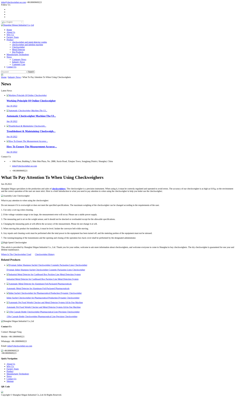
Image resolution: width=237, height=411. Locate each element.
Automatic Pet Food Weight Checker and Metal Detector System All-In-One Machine (44, 307)
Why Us (10, 35)
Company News (19, 59)
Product (10, 39)
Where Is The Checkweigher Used (16, 254)
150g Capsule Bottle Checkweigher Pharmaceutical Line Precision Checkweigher (42, 316)
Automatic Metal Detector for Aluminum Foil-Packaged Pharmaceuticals (38, 288)
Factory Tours (13, 37)
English (9, 22)
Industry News (18, 62)
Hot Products (17, 52)
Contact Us (11, 67)
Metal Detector (18, 49)
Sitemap (10, 381)
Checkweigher (18, 47)
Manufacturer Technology (18, 54)
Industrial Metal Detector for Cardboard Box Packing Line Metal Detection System (42, 279)
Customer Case (18, 64)
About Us (11, 32)
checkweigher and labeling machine (27, 44)
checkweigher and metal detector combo (29, 42)
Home (9, 30)
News (9, 57)
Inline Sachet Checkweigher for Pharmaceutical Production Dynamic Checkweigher (43, 298)
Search (31, 72)
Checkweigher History (45, 254)
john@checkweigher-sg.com (13, 2)
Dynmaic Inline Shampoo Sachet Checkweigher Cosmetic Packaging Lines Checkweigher (46, 270)
